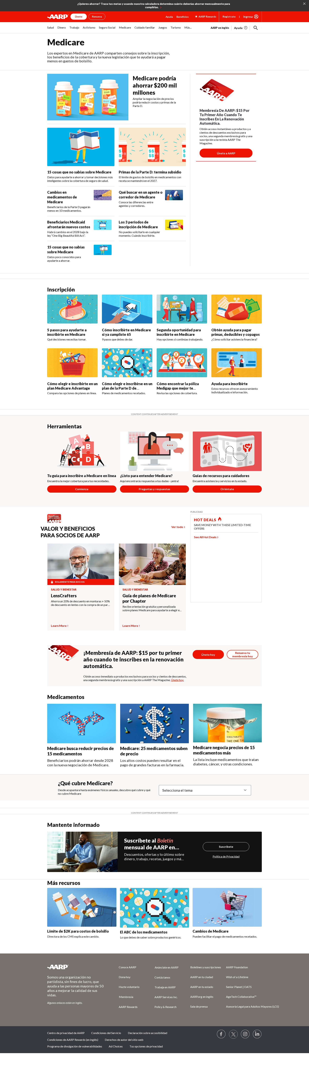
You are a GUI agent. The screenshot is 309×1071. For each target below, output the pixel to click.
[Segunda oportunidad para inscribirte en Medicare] (182, 309)
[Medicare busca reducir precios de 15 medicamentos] (81, 723)
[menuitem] (50, 29)
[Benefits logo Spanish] (56, 522)
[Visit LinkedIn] (257, 1034)
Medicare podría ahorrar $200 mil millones (155, 85)
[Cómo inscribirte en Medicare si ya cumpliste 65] (127, 309)
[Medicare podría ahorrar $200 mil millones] (87, 97)
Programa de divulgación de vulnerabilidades (74, 1046)
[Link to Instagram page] (245, 1034)
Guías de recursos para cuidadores (221, 476)
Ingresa (248, 16)
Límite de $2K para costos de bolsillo (78, 931)
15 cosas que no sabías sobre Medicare (79, 172)
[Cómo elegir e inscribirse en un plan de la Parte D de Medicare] (127, 362)
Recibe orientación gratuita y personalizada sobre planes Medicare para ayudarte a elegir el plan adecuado (151, 608)
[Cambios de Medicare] (227, 907)
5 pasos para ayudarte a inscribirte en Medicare (67, 332)
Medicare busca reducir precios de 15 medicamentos (80, 751)
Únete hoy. (177, 680)
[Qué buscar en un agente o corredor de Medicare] (174, 199)
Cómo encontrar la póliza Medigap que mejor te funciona (178, 388)
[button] (255, 28)
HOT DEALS (205, 520)
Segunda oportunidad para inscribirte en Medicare (179, 332)
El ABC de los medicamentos (143, 932)
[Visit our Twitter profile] (233, 1034)
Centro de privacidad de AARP (66, 1033)
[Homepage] (58, 16)
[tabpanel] (236, 27)
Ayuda (169, 16)
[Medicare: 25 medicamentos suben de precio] (154, 723)
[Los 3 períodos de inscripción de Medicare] (174, 228)
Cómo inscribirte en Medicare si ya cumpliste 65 (126, 332)
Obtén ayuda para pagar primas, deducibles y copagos (235, 332)
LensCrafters (64, 595)
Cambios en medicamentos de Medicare (62, 197)
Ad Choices (116, 1046)
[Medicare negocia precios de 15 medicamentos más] (227, 723)
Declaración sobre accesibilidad (147, 1033)
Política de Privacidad (226, 856)
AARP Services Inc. (166, 997)
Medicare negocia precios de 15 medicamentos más (224, 750)
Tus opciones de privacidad (146, 1046)
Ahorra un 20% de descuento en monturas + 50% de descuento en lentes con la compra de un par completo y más (80, 603)
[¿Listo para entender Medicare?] (154, 451)
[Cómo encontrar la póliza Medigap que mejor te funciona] (182, 362)
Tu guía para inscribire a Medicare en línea (81, 476)
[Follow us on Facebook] (221, 1034)
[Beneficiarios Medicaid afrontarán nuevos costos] (103, 228)
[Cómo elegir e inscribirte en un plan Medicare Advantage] (72, 362)
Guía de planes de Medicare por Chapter (149, 598)
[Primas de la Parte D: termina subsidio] (152, 147)
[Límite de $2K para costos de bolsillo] (81, 907)
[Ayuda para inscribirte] (236, 362)
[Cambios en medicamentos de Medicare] (103, 201)
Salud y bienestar (63, 589)
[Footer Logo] (75, 967)
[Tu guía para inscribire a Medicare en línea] (81, 451)
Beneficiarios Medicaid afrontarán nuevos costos (68, 224)
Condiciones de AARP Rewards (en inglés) (72, 1039)
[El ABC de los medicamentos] (154, 908)
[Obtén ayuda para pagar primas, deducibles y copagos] (236, 309)
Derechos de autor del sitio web (124, 1039)
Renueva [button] (97, 16)
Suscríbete (226, 846)
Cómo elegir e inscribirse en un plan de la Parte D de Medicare (127, 388)
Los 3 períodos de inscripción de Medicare (138, 224)
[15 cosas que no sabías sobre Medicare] (80, 147)
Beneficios (182, 16)
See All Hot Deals (205, 537)
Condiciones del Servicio (106, 1033)
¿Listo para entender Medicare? (146, 476)
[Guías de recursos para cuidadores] (227, 451)
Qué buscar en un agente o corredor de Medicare (141, 194)
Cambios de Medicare (211, 931)
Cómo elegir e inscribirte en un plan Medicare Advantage (72, 386)
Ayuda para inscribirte (229, 384)
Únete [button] (78, 16)
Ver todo (177, 527)
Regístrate (229, 16)
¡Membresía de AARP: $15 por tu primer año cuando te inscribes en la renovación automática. (133, 659)
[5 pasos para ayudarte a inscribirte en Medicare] (72, 309)
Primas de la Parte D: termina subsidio (150, 172)
